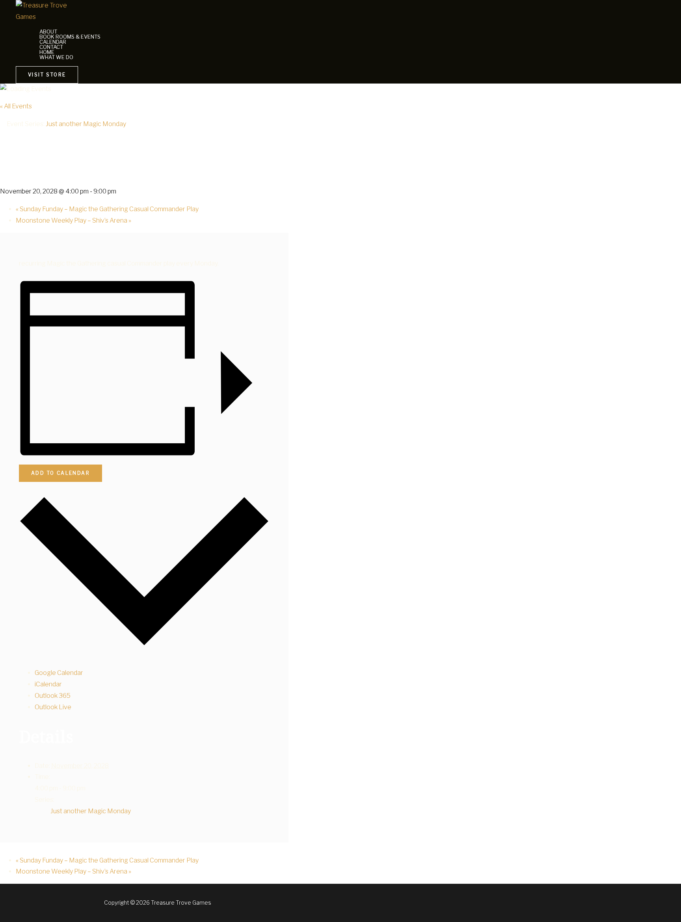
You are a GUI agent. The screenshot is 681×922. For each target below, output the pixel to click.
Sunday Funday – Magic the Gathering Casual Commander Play (107, 209)
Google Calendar (59, 673)
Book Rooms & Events (69, 36)
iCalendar (48, 684)
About (48, 31)
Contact (51, 47)
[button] (47, 75)
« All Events (16, 106)
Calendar (52, 42)
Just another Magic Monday (90, 811)
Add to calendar (60, 473)
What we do (56, 57)
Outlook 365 (53, 695)
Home (46, 52)
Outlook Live (53, 707)
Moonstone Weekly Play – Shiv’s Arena (73, 220)
